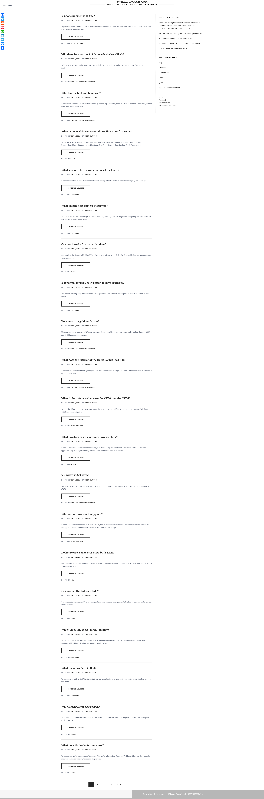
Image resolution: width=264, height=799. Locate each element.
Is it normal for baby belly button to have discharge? (92, 282)
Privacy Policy (164, 103)
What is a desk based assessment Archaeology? (89, 437)
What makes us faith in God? (78, 668)
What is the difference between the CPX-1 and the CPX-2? (95, 398)
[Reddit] (2, 23)
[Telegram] (2, 40)
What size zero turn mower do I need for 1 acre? (90, 170)
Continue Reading (76, 37)
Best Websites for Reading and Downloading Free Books (180, 33)
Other (73, 272)
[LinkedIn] (2, 35)
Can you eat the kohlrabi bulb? (79, 591)
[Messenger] (2, 44)
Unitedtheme (195, 794)
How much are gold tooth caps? (80, 321)
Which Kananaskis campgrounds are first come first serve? (96, 131)
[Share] (2, 48)
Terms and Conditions (167, 105)
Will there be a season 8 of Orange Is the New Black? (92, 54)
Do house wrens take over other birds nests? (87, 552)
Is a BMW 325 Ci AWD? (75, 475)
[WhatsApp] (2, 31)
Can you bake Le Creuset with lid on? (83, 244)
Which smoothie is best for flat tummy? (85, 629)
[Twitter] (2, 19)
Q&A (72, 580)
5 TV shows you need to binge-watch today (175, 38)
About (161, 97)
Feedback (162, 100)
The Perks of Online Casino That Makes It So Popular (179, 43)
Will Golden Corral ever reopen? (80, 706)
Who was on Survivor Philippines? (81, 514)
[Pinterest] (2, 27)
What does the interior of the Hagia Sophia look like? (93, 360)
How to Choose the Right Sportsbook (173, 48)
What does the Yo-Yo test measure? (82, 745)
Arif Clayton (91, 20)
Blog (73, 159)
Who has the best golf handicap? (81, 93)
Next (120, 784)
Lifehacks (75, 195)
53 (111, 784)
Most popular (77, 43)
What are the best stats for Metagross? (84, 205)
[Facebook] (2, 15)
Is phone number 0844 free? (78, 16)
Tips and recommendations (83, 82)
